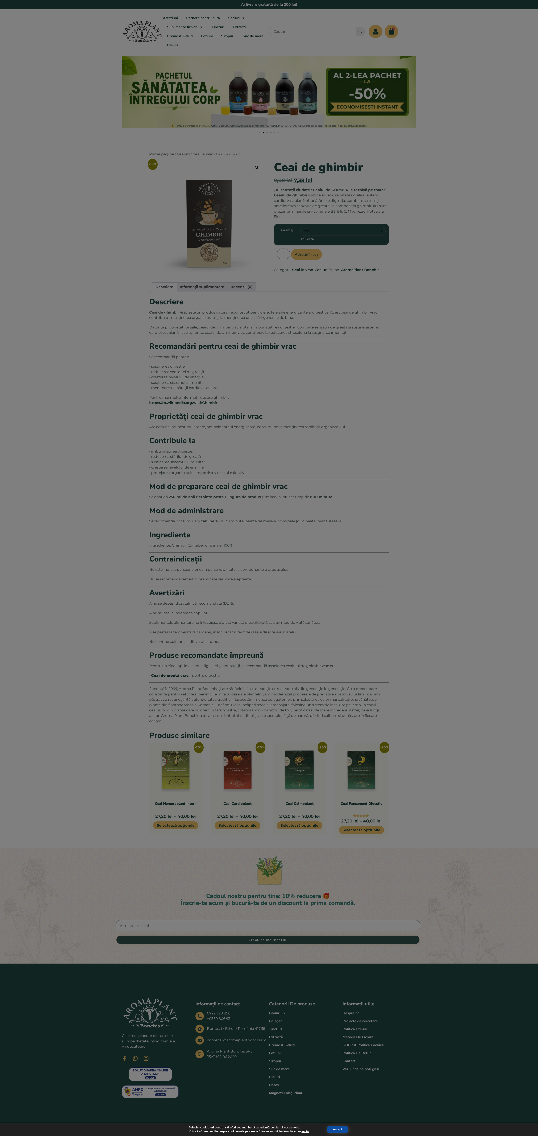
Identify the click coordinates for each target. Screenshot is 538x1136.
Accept (337, 1129)
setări (305, 1131)
